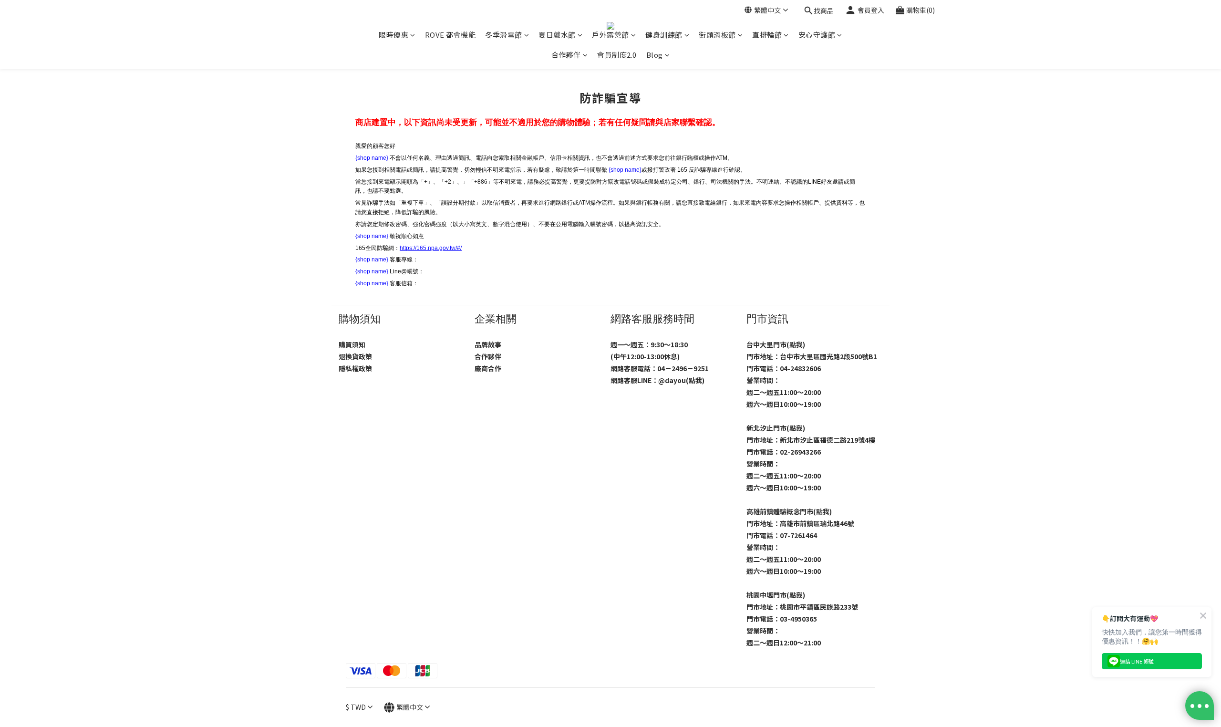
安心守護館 (817, 35)
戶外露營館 (610, 35)
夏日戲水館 (557, 35)
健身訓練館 (664, 35)
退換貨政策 (355, 356)
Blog (654, 55)
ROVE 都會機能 (450, 35)
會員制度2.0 (617, 55)
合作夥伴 (566, 55)
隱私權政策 (355, 368)
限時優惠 (393, 35)
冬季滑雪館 (503, 35)
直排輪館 (767, 35)
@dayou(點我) (681, 380)
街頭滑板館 (717, 35)
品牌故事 (488, 344)
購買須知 (352, 344)
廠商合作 (488, 368)
